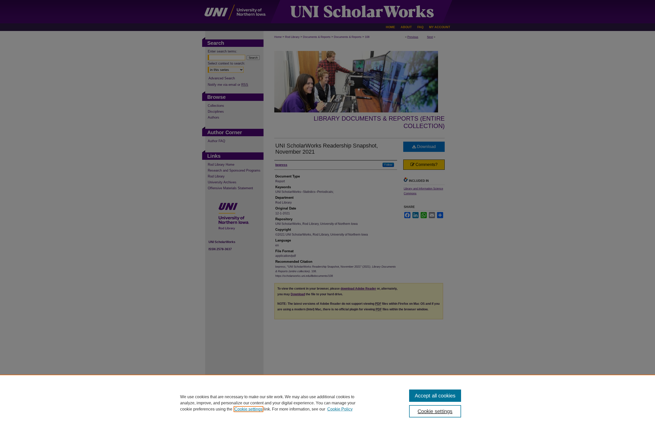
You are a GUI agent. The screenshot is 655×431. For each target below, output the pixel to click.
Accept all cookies (435, 395)
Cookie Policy (340, 409)
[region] (327, 403)
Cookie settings (248, 409)
